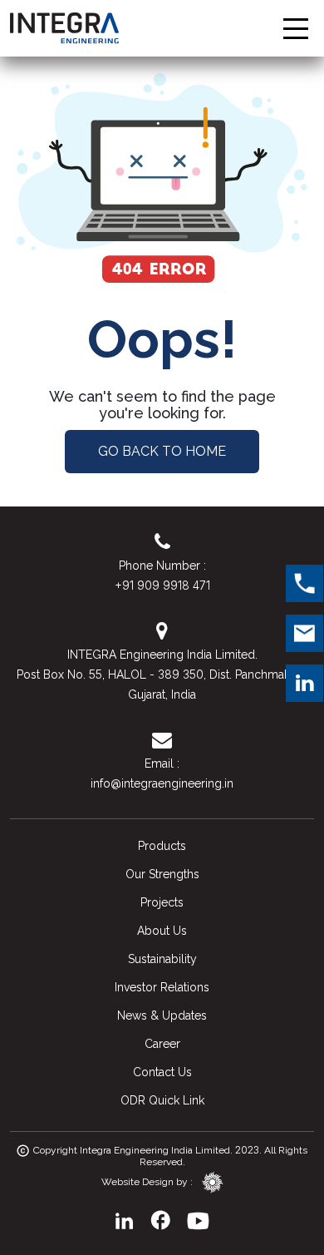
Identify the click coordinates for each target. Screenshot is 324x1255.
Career (162, 1043)
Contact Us (162, 1072)
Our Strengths (162, 874)
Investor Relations (162, 987)
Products (162, 845)
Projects (162, 902)
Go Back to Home (162, 451)
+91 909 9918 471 (162, 585)
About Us (162, 930)
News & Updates (162, 1015)
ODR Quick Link (162, 1100)
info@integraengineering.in (162, 783)
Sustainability (162, 959)
